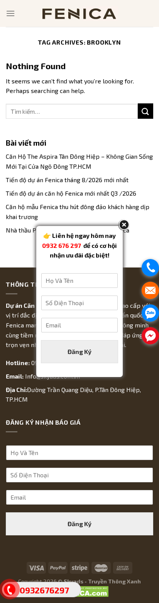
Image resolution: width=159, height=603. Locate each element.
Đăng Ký (79, 351)
